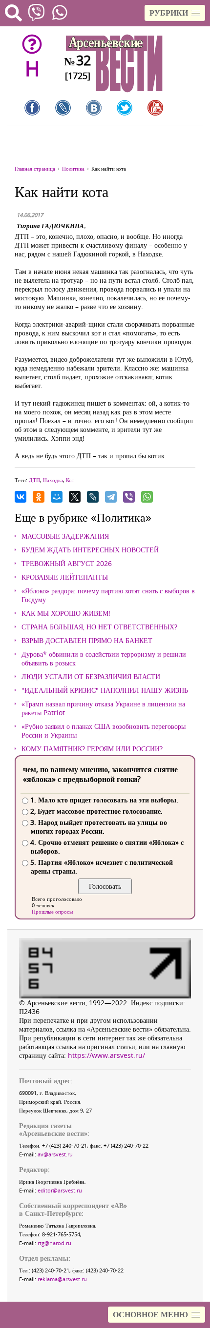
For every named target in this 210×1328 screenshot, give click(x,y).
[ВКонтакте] (20, 497)
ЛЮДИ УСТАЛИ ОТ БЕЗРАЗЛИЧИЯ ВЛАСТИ (90, 676)
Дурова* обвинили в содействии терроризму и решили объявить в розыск (103, 658)
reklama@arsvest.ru (62, 1279)
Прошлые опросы (52, 911)
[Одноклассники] (38, 497)
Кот (70, 480)
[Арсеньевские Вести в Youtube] (155, 108)
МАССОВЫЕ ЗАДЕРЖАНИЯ (65, 536)
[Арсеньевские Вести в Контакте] (94, 108)
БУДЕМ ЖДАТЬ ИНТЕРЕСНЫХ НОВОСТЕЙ (90, 550)
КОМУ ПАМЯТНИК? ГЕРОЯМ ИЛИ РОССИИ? (92, 748)
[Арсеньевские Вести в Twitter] (124, 108)
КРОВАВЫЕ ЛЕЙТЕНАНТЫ (64, 577)
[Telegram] (111, 497)
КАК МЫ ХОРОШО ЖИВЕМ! (65, 613)
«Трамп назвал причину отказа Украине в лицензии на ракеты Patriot (103, 708)
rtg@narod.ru (54, 1243)
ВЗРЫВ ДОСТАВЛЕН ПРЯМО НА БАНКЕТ (86, 640)
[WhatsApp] (147, 497)
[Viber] (129, 497)
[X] (75, 497)
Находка (53, 480)
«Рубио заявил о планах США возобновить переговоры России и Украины (103, 731)
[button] (175, 13)
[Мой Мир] (57, 497)
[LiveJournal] (93, 497)
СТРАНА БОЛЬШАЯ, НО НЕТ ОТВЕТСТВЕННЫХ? (99, 627)
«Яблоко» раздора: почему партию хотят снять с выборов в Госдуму (108, 595)
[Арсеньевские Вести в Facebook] (32, 108)
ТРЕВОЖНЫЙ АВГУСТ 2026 (66, 563)
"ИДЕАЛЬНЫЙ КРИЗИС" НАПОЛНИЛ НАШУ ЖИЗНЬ (104, 690)
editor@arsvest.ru (60, 1190)
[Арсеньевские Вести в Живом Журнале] (63, 108)
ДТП (34, 480)
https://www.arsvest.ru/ (106, 1055)
